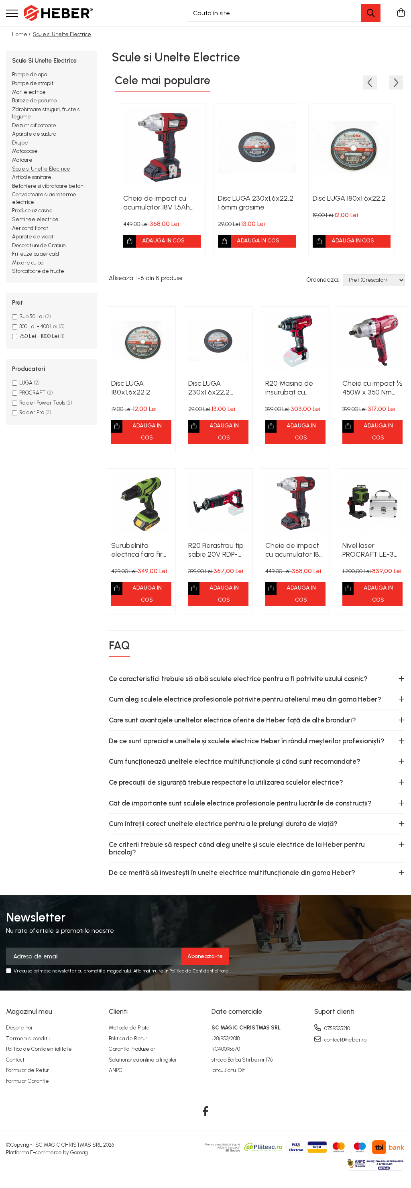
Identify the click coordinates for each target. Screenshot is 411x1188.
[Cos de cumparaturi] (401, 13)
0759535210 (336, 1028)
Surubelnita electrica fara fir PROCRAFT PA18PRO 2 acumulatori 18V (137, 550)
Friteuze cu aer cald (35, 254)
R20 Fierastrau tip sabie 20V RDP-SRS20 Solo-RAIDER (216, 550)
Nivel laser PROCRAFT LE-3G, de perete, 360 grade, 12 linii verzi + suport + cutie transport (371, 550)
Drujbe (20, 143)
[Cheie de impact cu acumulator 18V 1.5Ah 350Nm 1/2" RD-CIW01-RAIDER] (162, 147)
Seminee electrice (35, 219)
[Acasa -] (58, 13)
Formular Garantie (27, 1081)
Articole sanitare (31, 177)
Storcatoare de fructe (38, 271)
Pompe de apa (29, 74)
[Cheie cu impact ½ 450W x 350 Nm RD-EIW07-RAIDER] (372, 341)
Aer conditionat (30, 228)
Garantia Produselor (132, 1049)
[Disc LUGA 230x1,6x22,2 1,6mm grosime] (257, 147)
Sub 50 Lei (31, 316)
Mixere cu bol (28, 263)
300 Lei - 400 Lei (38, 326)
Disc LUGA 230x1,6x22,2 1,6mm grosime (255, 203)
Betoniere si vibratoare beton (47, 186)
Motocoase (25, 151)
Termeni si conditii (28, 1038)
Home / (22, 34)
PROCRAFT (32, 393)
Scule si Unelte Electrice (41, 169)
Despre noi (19, 1028)
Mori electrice (29, 92)
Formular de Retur (27, 1070)
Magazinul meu (29, 1011)
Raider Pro (31, 412)
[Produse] (12, 14)
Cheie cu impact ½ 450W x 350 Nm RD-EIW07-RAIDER (372, 388)
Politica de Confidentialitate (198, 971)
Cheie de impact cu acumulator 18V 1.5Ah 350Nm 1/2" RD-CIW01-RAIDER (158, 203)
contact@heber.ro (344, 1040)
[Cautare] (370, 13)
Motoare (22, 160)
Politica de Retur (128, 1038)
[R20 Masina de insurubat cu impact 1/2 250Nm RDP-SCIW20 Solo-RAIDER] (295, 341)
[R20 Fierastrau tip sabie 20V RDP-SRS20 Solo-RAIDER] (218, 503)
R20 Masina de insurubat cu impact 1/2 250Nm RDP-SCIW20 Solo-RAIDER (295, 388)
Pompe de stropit (32, 83)
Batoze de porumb (34, 101)
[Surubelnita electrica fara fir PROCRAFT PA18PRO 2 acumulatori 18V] (141, 503)
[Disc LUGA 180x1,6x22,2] (352, 147)
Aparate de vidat (32, 237)
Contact (15, 1060)
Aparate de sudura (34, 134)
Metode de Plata (129, 1028)
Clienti (118, 1011)
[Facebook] (206, 1112)
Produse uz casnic (32, 210)
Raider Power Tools (42, 403)
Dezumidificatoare (34, 125)
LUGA (26, 383)
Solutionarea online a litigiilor (143, 1060)
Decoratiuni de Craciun (38, 245)
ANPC (115, 1070)
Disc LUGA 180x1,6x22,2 (349, 198)
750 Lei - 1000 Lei (39, 336)
